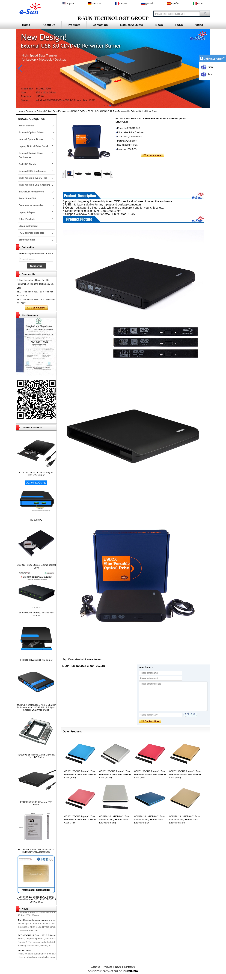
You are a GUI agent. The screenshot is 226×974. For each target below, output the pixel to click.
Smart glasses (26, 125)
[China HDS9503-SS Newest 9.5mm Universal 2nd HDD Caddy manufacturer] (36, 751)
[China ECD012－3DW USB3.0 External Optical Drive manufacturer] (36, 561)
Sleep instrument (28, 226)
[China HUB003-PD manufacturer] (36, 516)
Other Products (27, 219)
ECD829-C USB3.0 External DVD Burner (36, 803)
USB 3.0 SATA (78, 111)
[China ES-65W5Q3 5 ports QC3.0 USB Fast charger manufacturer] (36, 609)
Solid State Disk (27, 198)
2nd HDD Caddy (27, 164)
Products (74, 24)
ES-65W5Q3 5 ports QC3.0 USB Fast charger (36, 613)
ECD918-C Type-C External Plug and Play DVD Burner (36, 473)
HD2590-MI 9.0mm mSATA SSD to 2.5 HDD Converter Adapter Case (36, 850)
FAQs (179, 24)
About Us (49, 24)
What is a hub (24, 947)
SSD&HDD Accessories (31, 191)
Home (26, 24)
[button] (104, 105)
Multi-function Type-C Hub (33, 178)
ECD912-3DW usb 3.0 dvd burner (36, 660)
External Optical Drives (31, 132)
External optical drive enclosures (85, 659)
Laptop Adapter (27, 212)
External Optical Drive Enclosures (53, 111)
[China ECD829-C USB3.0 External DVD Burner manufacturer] (36, 798)
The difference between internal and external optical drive (45, 916)
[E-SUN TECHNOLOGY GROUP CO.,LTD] (29, 8)
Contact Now (36, 307)
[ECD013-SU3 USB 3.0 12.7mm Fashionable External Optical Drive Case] (87, 142)
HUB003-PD (36, 520)
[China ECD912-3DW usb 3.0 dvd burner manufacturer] (36, 656)
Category (30, 111)
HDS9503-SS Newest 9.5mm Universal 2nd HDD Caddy (36, 756)
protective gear (27, 239)
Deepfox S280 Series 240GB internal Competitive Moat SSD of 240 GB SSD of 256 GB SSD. (36, 899)
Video (199, 24)
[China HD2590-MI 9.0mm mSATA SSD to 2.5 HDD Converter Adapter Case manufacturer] (36, 845)
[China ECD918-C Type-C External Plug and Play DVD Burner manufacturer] (36, 468)
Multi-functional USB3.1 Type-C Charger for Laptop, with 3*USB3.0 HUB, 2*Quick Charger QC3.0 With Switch (36, 707)
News (159, 24)
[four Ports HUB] (113, 107)
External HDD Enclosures (32, 171)
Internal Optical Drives (31, 139)
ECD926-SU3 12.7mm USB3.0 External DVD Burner (43, 932)
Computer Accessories (31, 205)
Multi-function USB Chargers (34, 184)
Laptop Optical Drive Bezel (33, 146)
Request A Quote (131, 24)
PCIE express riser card (31, 233)
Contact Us (100, 24)
